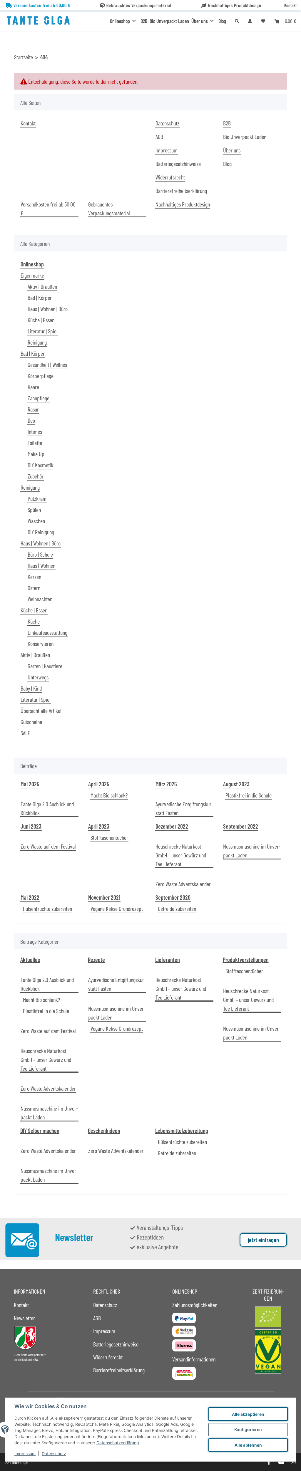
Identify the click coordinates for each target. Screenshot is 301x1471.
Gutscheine (31, 721)
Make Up (36, 453)
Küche (34, 621)
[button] (249, 20)
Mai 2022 (30, 897)
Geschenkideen (104, 1130)
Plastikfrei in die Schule (248, 795)
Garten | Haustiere (45, 665)
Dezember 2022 (171, 826)
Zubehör (36, 476)
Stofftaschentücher (109, 837)
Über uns (231, 150)
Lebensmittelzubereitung (181, 1130)
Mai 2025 (30, 783)
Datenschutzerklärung (117, 1442)
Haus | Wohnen (41, 565)
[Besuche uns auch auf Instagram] (293, 1462)
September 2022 (240, 826)
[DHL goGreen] (184, 1373)
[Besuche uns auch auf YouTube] (281, 1462)
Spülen (34, 509)
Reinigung (37, 342)
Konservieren (40, 643)
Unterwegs (38, 677)
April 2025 (98, 783)
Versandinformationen (193, 1359)
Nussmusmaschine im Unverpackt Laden (251, 851)
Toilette (35, 442)
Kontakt (290, 5)
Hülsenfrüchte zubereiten (47, 908)
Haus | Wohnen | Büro (48, 308)
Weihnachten (40, 598)
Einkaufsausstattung (47, 632)
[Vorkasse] (184, 1331)
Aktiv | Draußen (42, 286)
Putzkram (37, 498)
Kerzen (34, 576)
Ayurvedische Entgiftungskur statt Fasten (183, 808)
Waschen (36, 520)
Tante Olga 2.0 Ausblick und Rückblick (47, 808)
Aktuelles (30, 959)
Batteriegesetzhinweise (178, 163)
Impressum (25, 1453)
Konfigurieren (248, 1429)
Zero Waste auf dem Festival (48, 846)
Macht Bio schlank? (109, 795)
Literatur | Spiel (43, 331)
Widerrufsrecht (170, 177)
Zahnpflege (38, 398)
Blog (222, 21)
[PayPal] (184, 1318)
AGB (159, 136)
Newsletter (24, 1317)
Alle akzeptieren (248, 1414)
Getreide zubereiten (177, 908)
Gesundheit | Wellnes (47, 364)
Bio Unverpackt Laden (169, 21)
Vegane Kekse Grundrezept (117, 908)
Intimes (35, 431)
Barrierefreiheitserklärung (181, 190)
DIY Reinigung (41, 531)
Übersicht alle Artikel (41, 710)
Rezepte (96, 959)
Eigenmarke (32, 275)
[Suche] (236, 21)
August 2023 (236, 783)
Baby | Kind (31, 688)
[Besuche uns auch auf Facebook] (269, 1462)
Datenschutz (54, 1453)
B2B (144, 21)
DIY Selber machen (39, 1130)
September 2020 (172, 897)
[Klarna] (184, 1345)
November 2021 (104, 897)
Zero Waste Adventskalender (183, 883)
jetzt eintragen (263, 1239)
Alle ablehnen (248, 1445)
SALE (25, 732)
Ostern (34, 587)
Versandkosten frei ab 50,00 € (42, 5)
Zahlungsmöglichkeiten (194, 1304)
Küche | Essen (41, 319)
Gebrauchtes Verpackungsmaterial (138, 5)
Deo (31, 420)
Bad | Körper (40, 297)
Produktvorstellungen (246, 959)
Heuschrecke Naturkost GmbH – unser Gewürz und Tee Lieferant (180, 855)
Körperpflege (40, 375)
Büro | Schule (40, 554)
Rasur (33, 409)
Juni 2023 (31, 826)
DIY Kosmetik (40, 464)
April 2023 (98, 826)
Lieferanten (167, 959)
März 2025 (166, 783)
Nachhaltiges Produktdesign (234, 5)
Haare (33, 386)
